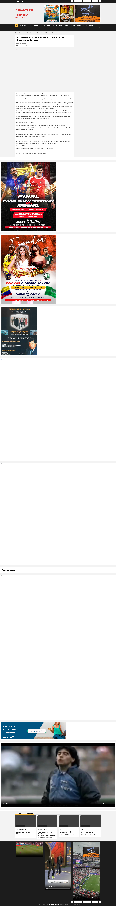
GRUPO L (85, 25)
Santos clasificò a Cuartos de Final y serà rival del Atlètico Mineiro (24, 832)
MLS (61, 829)
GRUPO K (91, 25)
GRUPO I (79, 25)
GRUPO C (42, 25)
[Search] (99, 27)
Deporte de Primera (30, 45)
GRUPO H (73, 25)
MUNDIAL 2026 (22, 25)
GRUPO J (21, 29)
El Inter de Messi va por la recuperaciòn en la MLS (67, 831)
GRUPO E (55, 25)
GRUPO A (30, 25)
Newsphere (70, 904)
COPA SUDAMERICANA (21, 829)
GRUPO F (61, 25)
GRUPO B (36, 25)
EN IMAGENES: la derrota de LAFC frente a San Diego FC (90, 831)
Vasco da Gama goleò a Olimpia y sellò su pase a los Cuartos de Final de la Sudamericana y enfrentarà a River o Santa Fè (47, 833)
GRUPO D (49, 25)
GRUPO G (67, 25)
